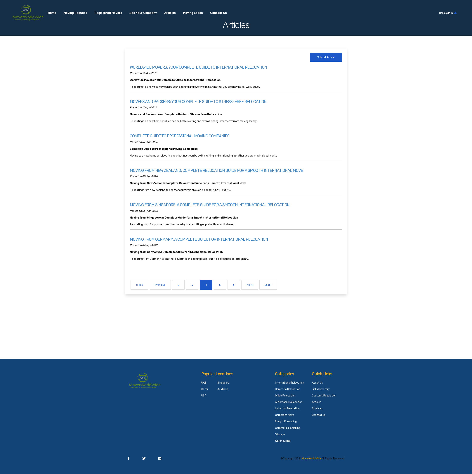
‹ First (139, 284)
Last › (268, 284)
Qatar (204, 389)
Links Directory (321, 389)
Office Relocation (285, 395)
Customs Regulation (324, 395)
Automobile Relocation (288, 402)
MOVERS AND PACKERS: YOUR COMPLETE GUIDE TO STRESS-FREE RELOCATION (198, 101)
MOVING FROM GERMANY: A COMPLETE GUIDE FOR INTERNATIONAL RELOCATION (199, 239)
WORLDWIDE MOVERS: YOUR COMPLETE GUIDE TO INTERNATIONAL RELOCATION (198, 67)
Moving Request (75, 13)
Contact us (218, 13)
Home (52, 13)
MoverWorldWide (311, 458)
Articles (170, 13)
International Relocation (289, 382)
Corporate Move (284, 415)
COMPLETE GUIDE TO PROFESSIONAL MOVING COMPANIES (179, 135)
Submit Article (326, 57)
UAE (203, 382)
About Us (317, 382)
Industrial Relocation (287, 408)
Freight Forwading (286, 421)
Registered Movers (108, 13)
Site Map (317, 408)
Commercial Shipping (287, 428)
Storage (280, 434)
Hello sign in (446, 13)
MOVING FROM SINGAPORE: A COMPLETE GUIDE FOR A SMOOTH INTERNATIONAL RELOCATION (209, 204)
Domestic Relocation (287, 389)
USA (203, 395)
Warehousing (282, 440)
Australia (222, 389)
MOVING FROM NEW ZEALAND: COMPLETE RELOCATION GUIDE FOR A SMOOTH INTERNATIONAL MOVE (216, 170)
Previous (160, 284)
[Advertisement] (236, 320)
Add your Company (143, 13)
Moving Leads (193, 13)
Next (250, 284)
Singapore (223, 382)
